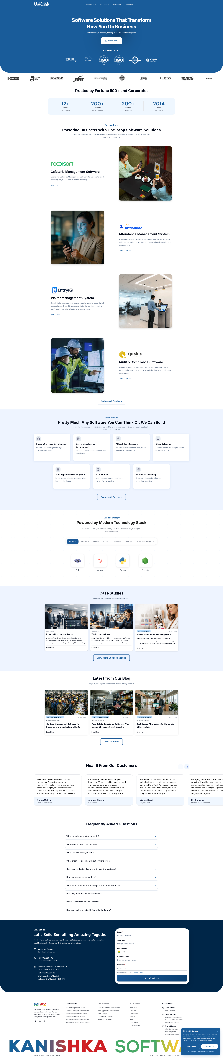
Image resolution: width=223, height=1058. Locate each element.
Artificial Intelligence (145, 541)
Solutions (117, 4)
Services (103, 4)
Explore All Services (111, 497)
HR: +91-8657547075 (172, 1022)
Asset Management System (75, 1008)
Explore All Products (111, 401)
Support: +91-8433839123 (174, 1020)
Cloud (105, 541)
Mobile (96, 541)
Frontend (85, 541)
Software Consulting (105, 1020)
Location (121, 965)
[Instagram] (44, 1021)
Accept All (210, 1046)
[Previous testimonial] (180, 766)
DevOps (129, 541)
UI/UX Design (102, 1014)
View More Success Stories (111, 658)
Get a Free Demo (152, 978)
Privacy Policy (208, 1040)
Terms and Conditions (166, 1055)
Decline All (191, 1046)
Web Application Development (108, 1011)
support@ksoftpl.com (172, 1034)
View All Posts (111, 741)
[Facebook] (35, 1021)
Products (90, 4)
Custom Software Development (109, 1008)
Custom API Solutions (105, 1016)
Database (117, 541)
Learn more (57, 185)
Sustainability (135, 1025)
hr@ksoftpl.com (170, 1032)
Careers (133, 1011)
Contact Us (134, 1022)
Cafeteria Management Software (77, 1011)
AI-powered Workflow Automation (78, 1022)
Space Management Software (76, 1014)
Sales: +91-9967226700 (173, 1017)
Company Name (123, 957)
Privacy (136, 972)
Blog (131, 1020)
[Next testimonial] (186, 766)
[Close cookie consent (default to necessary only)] (217, 1031)
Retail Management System (75, 1016)
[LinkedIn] (39, 1021)
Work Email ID (122, 940)
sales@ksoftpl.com (171, 1029)
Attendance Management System (78, 1020)
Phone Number (123, 948)
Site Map (176, 1055)
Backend (72, 541)
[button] (119, 952)
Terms (141, 972)
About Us (133, 1008)
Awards (132, 1016)
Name (120, 932)
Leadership (134, 1014)
